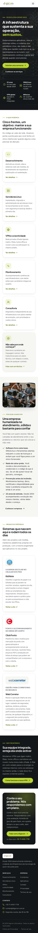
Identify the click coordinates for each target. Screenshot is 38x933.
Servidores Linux (13, 196)
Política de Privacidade (10, 929)
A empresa (24, 877)
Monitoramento (13, 272)
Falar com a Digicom (17, 834)
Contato (23, 885)
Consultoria (11, 308)
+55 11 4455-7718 (22, 839)
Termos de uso (25, 892)
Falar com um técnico (14, 366)
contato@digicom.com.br (14, 908)
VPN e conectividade (16, 235)
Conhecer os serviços (14, 72)
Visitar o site (10, 607)
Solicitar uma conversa (14, 65)
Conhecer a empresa (13, 508)
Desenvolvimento (14, 160)
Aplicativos (24, 881)
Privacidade (24, 888)
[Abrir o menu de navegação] (33, 3)
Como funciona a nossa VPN (16, 780)
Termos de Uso (26, 929)
